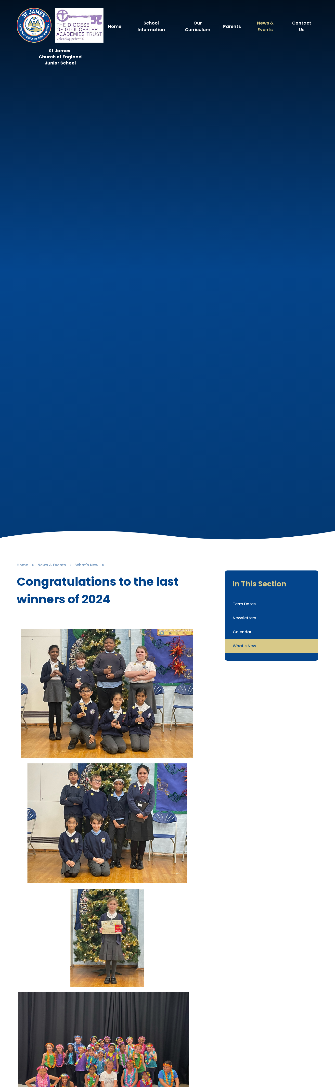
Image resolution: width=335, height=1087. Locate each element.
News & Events (52, 565)
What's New (86, 565)
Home (22, 565)
